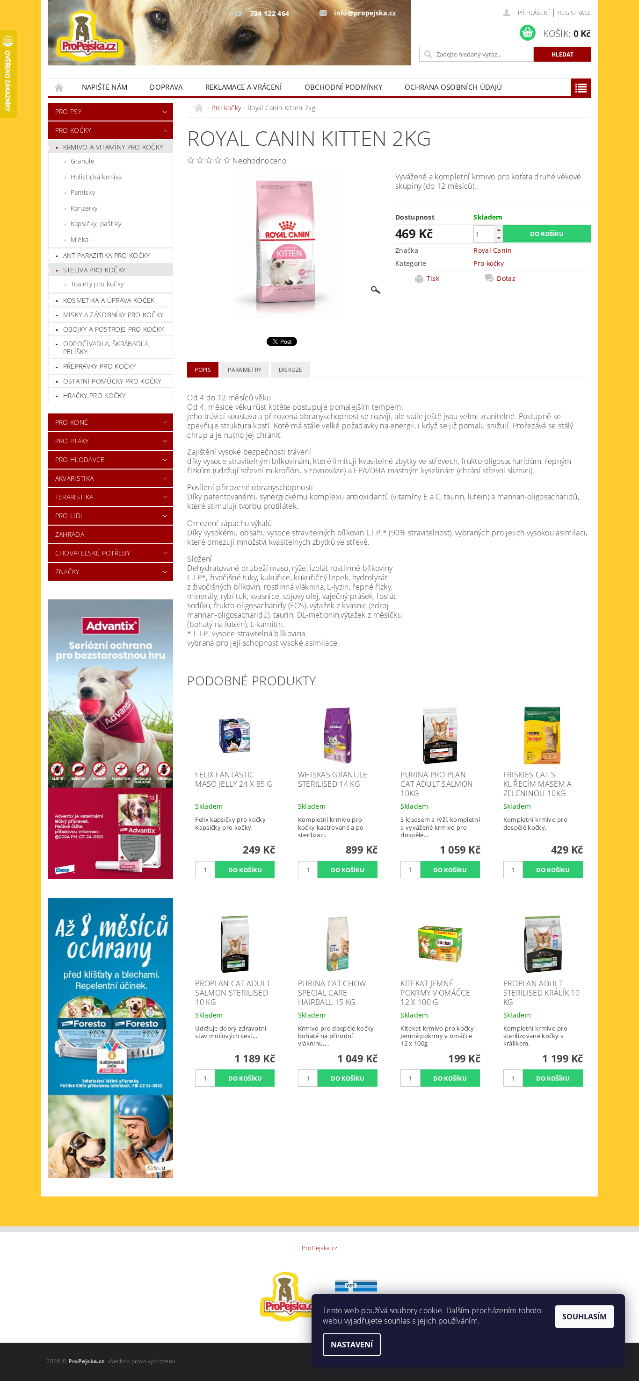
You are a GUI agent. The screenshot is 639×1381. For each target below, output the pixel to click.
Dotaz (506, 278)
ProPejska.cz (320, 1248)
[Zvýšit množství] (498, 229)
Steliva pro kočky (94, 269)
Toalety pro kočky (97, 283)
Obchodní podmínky (343, 87)
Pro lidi (69, 515)
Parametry (244, 370)
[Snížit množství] (498, 238)
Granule (82, 161)
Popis (203, 370)
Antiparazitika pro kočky (106, 255)
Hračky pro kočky (94, 395)
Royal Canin (492, 250)
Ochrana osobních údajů (453, 87)
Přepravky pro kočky (99, 366)
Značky (67, 571)
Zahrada (69, 534)
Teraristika (74, 496)
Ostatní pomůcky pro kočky (112, 381)
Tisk (433, 278)
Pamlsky (83, 192)
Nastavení (352, 1344)
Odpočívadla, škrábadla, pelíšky (106, 347)
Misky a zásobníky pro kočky (113, 314)
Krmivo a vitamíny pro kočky (113, 146)
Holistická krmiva (96, 176)
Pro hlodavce (80, 459)
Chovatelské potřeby (92, 552)
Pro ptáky (72, 440)
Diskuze (291, 370)
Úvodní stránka (59, 87)
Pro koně (71, 422)
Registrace (574, 13)
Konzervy (84, 208)
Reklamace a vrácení (243, 87)
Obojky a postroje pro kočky (113, 329)
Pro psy (68, 111)
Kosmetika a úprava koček (109, 300)
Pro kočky (73, 130)
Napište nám (105, 87)
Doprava (166, 87)
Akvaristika (74, 478)
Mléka (80, 239)
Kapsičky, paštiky (96, 223)
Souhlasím (584, 1316)
